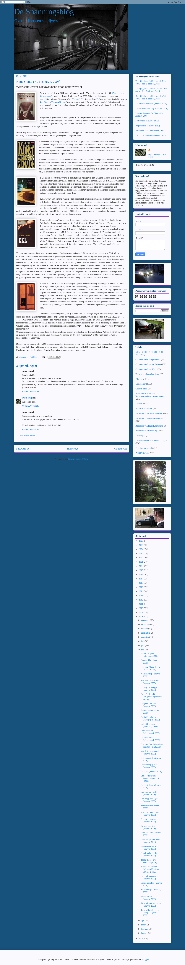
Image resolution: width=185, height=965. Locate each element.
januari (144, 933)
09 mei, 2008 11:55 (30, 429)
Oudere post (120, 448)
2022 (141, 558)
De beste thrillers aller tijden (147, 374)
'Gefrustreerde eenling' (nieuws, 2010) (151, 108)
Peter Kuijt (27, 398)
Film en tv (139, 379)
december (145, 620)
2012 (141, 600)
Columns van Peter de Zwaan (148, 364)
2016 (141, 583)
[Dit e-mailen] (49, 357)
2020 (141, 566)
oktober (144, 628)
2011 (141, 604)
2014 (141, 591)
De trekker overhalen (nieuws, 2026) (151, 103)
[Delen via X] (54, 357)
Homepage (72, 448)
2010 (141, 608)
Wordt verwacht (142, 453)
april (143, 920)
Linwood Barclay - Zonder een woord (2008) (150, 778)
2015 (141, 587)
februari (144, 929)
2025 (141, 545)
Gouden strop (141, 389)
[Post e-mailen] (43, 357)
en (52, 102)
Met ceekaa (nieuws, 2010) (147, 121)
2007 (141, 938)
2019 (141, 570)
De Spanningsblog (44, 11)
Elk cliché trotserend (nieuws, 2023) (150, 135)
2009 (141, 612)
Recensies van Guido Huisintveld (149, 418)
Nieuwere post (23, 448)
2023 (141, 553)
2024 (141, 549)
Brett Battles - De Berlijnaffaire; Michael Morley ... (151, 696)
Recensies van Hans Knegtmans (149, 426)
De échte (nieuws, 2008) (151, 771)
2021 (141, 562)
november (145, 624)
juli (143, 641)
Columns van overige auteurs (147, 359)
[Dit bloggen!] (51, 357)
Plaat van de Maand (143, 408)
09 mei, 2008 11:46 (30, 406)
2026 (141, 541)
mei (143, 650)
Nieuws (138, 404)
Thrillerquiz (140, 435)
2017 (141, 579)
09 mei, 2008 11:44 (30, 391)
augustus (145, 637)
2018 (141, 574)
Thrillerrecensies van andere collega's (151, 440)
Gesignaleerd (141, 384)
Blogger (145, 959)
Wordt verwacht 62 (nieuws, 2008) (150, 130)
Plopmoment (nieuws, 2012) (147, 126)
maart (144, 925)
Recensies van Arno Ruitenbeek (149, 413)
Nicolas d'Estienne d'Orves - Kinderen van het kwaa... (150, 869)
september (145, 633)
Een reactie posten (27, 436)
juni (143, 645)
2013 (141, 595)
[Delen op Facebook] (56, 357)
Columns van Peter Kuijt (146, 369)
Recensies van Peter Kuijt (146, 431)
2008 (141, 616)
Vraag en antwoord (143, 448)
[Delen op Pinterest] (59, 357)
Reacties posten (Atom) (78, 459)
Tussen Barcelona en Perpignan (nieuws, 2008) (150, 912)
